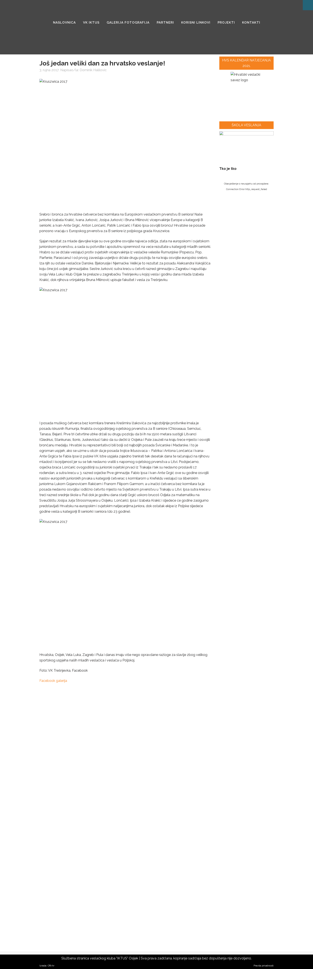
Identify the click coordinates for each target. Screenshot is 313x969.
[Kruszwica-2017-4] (164, 710)
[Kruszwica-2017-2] (89, 710)
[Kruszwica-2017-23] (127, 891)
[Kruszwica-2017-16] (164, 819)
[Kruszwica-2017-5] (52, 746)
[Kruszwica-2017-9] (52, 782)
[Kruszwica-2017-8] (164, 746)
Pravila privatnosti (264, 965)
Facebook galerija (53, 681)
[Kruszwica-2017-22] (89, 891)
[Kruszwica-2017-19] (127, 855)
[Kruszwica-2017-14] (89, 819)
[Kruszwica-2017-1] (52, 710)
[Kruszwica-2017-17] (52, 855)
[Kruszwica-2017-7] (127, 746)
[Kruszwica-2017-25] (52, 928)
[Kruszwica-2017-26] (89, 928)
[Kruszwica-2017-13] (52, 819)
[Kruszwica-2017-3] (127, 710)
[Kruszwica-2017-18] (89, 855)
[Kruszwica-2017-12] (164, 782)
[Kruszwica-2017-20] (164, 855)
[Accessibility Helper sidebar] (308, 5)
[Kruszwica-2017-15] (127, 819)
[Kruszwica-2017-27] (127, 928)
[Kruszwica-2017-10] (89, 782)
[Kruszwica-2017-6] (89, 746)
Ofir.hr (51, 965)
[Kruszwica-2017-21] (52, 891)
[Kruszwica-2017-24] (164, 891)
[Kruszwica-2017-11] (127, 782)
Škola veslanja (246, 125)
